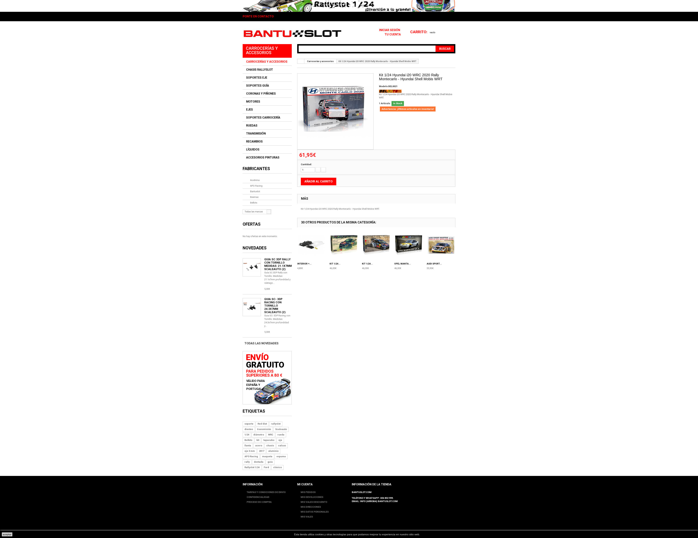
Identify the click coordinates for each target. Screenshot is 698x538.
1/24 (246, 434)
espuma (281, 456)
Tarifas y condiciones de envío (266, 492)
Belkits (253, 202)
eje (280, 440)
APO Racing (256, 185)
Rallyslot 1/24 (252, 467)
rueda (280, 434)
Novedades (254, 248)
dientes (248, 429)
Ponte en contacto (258, 16)
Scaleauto (281, 429)
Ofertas (251, 224)
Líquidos (252, 149)
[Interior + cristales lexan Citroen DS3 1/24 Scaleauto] (311, 245)
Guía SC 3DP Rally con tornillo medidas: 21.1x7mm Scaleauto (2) (278, 264)
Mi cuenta (305, 484)
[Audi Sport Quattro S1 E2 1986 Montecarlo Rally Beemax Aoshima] (441, 245)
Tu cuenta (393, 34)
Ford (266, 467)
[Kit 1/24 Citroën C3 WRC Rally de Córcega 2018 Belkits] (335, 111)
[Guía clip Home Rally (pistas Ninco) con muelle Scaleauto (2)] (252, 307)
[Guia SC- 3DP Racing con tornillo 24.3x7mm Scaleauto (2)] (252, 267)
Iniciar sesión (390, 30)
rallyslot (275, 423)
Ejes (249, 109)
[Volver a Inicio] (300, 61)
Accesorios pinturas (262, 157)
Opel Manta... (402, 263)
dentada (258, 461)
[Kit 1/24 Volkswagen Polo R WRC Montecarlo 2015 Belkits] (344, 245)
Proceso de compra (259, 502)
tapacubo (268, 440)
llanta (247, 445)
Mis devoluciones (312, 497)
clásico (277, 467)
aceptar (7, 534)
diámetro (258, 434)
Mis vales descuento (314, 502)
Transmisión (256, 133)
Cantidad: (306, 164)
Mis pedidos (308, 492)
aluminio (273, 451)
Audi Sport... (434, 263)
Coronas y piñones (261, 93)
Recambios (254, 141)
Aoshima (255, 180)
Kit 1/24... (335, 263)
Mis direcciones (311, 507)
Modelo (383, 86)
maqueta (267, 456)
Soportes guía (257, 85)
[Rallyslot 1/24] (349, 6)
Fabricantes (256, 168)
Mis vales (307, 516)
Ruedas (251, 125)
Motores (253, 101)
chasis (270, 445)
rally (247, 461)
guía (270, 461)
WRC (270, 434)
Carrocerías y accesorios (266, 61)
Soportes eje (256, 77)
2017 (261, 451)
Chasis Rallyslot (259, 69)
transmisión (264, 429)
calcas (282, 445)
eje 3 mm (249, 451)
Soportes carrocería (263, 117)
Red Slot (262, 423)
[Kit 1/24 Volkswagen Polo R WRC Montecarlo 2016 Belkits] (376, 245)
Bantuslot (255, 191)
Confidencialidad (257, 497)
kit (257, 440)
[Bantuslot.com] (292, 33)
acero (258, 445)
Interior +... (304, 263)
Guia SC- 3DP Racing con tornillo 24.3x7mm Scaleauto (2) (275, 305)
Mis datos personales (315, 511)
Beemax (254, 197)
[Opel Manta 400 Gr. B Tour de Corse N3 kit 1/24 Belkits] (408, 245)
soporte (248, 423)
